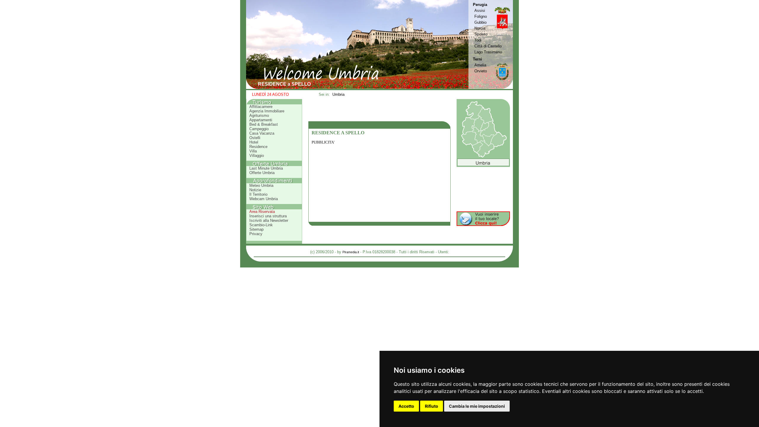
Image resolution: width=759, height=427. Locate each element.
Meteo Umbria (261, 185)
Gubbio (480, 22)
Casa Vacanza (261, 133)
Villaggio (256, 155)
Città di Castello (488, 46)
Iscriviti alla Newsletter (268, 220)
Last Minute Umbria (266, 168)
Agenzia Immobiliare (266, 111)
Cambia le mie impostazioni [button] (477, 406)
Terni (477, 59)
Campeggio (259, 129)
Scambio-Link (261, 225)
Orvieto (480, 71)
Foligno (480, 16)
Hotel (253, 142)
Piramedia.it (350, 252)
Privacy (255, 234)
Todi (477, 40)
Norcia (479, 28)
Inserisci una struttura (268, 216)
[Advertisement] (379, 110)
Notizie (255, 190)
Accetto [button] (406, 406)
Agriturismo (259, 115)
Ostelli (254, 138)
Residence (258, 146)
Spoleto (480, 34)
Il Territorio (258, 194)
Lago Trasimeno (488, 52)
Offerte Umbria (262, 173)
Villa (253, 151)
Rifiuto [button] (431, 406)
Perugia (480, 4)
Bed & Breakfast (263, 124)
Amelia (480, 65)
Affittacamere (260, 106)
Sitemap (256, 229)
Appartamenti (260, 120)
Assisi (479, 10)
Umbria (338, 94)
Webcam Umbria (263, 199)
